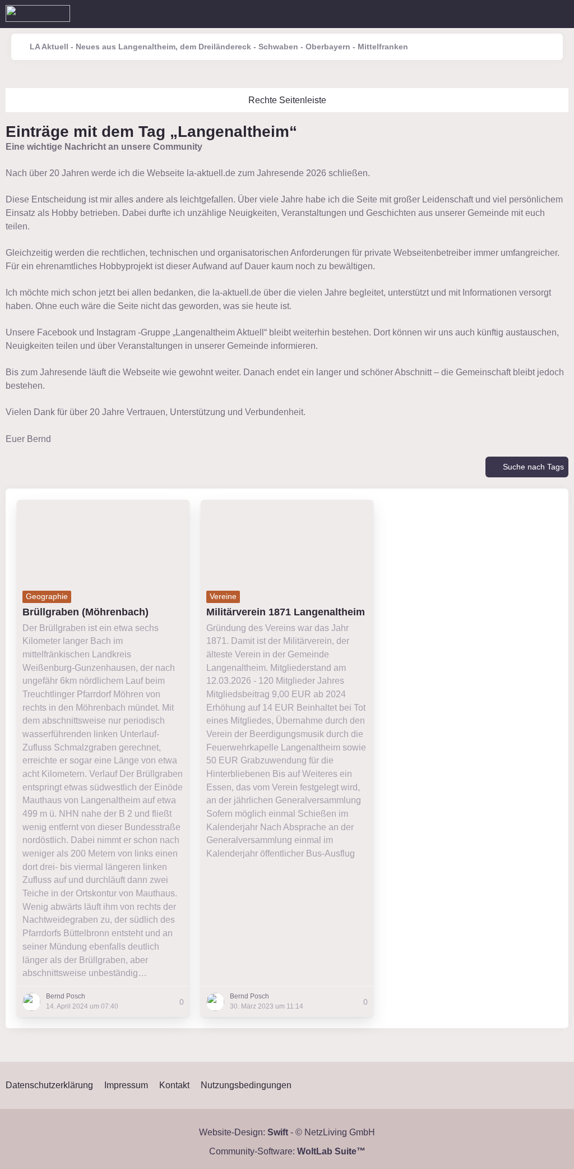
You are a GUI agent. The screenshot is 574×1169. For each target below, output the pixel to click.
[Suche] (503, 14)
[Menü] (559, 14)
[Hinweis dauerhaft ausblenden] (561, 147)
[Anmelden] (531, 14)
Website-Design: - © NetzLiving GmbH (287, 1132)
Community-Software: (287, 1151)
